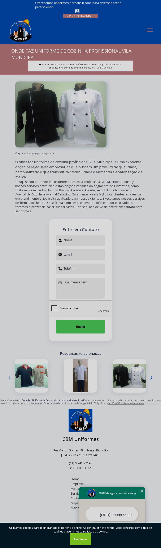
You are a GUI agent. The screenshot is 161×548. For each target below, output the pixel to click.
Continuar (80, 539)
